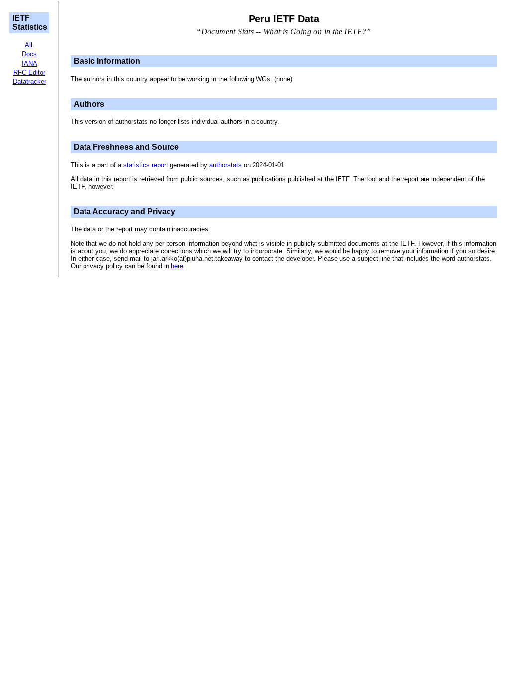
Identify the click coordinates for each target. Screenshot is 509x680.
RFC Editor (29, 72)
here (177, 266)
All (28, 45)
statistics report (145, 165)
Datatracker (29, 81)
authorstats (225, 165)
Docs (29, 54)
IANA (29, 63)
